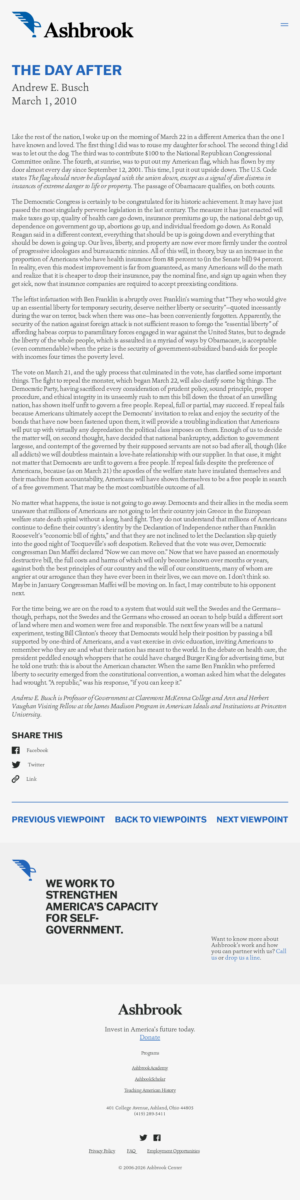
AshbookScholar (150, 1079)
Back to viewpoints (161, 819)
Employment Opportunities (173, 1151)
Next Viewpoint (252, 819)
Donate (150, 1037)
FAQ (131, 1151)
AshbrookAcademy (150, 1068)
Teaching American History (150, 1090)
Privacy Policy (102, 1151)
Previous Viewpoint (58, 819)
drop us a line (242, 957)
